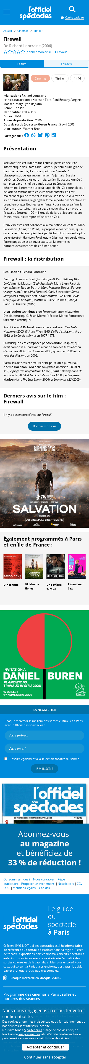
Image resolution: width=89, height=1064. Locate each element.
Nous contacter (43, 879)
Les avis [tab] (66, 64)
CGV (79, 884)
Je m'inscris (44, 769)
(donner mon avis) (38, 52)
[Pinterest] (47, 136)
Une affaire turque (54, 587)
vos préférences (29, 1034)
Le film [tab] (21, 64)
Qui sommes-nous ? (16, 879)
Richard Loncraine (34, 95)
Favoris (62, 52)
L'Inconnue (10, 585)
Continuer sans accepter (45, 1057)
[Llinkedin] (54, 136)
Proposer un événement (37, 884)
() (35, 279)
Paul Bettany (61, 100)
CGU (6, 888)
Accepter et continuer (45, 1047)
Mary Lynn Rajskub (29, 104)
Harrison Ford (41, 100)
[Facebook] (27, 136)
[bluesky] (40, 136)
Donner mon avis (44, 426)
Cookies (44, 888)
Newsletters (66, 884)
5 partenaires (33, 1030)
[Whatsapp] (33, 136)
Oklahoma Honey (32, 586)
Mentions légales (24, 888)
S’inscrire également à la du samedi (44, 759)
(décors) (43, 316)
